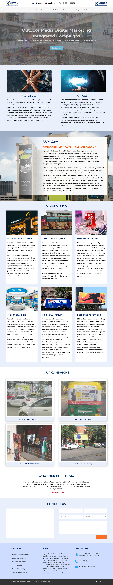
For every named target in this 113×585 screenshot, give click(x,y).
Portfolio (56, 10)
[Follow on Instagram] (100, 581)
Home (26, 10)
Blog (77, 10)
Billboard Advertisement (20, 572)
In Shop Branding (17, 565)
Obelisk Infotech (35, 581)
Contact (86, 10)
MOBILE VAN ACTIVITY (52, 315)
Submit (102, 536)
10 (36, 412)
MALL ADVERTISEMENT (88, 239)
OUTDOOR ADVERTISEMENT (20, 239)
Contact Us (56, 49)
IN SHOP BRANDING (16, 315)
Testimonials (67, 10)
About (35, 10)
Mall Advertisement (18, 562)
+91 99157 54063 (68, 3)
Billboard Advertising (89, 315)
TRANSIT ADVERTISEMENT (54, 239)
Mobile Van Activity (18, 569)
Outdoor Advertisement (20, 554)
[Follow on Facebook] (96, 581)
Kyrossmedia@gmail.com (46, 3)
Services (44, 10)
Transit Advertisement (19, 558)
